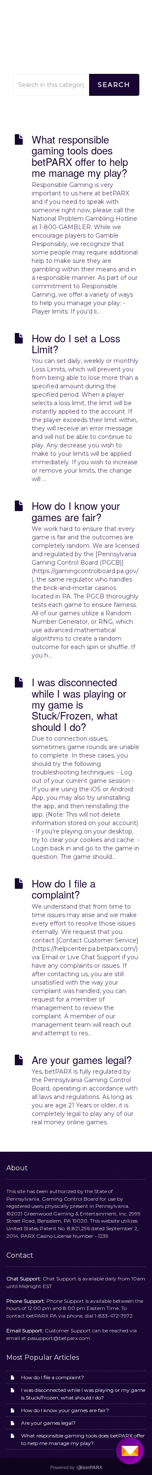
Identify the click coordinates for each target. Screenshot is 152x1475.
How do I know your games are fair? (65, 1410)
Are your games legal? (48, 1423)
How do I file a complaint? (52, 1377)
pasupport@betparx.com (58, 1338)
